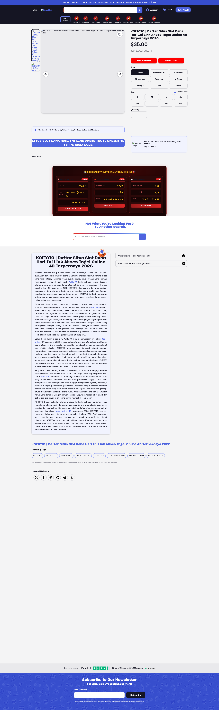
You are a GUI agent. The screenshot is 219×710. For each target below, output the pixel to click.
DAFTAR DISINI (144, 61)
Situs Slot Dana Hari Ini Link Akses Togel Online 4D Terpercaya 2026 (78, 143)
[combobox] (100, 10)
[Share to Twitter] (36, 477)
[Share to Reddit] (65, 477)
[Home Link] (46, 10)
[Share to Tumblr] (72, 477)
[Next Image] (120, 74)
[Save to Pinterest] (58, 477)
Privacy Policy (104, 701)
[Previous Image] (45, 74)
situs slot (45, 376)
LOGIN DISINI (171, 61)
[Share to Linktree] (51, 477)
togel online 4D (63, 411)
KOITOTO (73, 282)
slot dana (95, 307)
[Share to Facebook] (44, 477)
